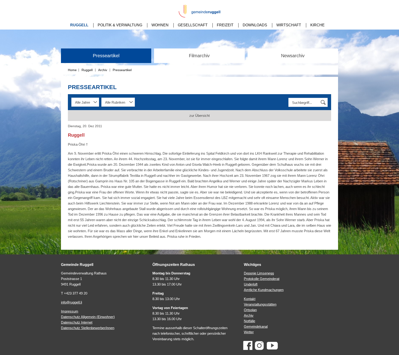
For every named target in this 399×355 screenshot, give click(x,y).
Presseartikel (106, 55)
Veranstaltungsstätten (260, 304)
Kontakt (249, 299)
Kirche (317, 25)
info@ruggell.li (71, 302)
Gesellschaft (193, 25)
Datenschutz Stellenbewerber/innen (87, 328)
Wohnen (160, 25)
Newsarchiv (293, 55)
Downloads (255, 25)
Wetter (249, 332)
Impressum (69, 311)
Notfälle (249, 321)
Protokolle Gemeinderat (261, 279)
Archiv (102, 70)
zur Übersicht (199, 115)
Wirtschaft (288, 25)
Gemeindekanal (256, 326)
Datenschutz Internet (76, 322)
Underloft (250, 284)
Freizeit (225, 25)
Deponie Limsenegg (259, 273)
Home (72, 70)
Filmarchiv (199, 55)
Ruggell (79, 25)
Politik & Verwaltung (120, 25)
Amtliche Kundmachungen (264, 290)
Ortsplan (250, 310)
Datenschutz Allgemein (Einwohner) (88, 317)
